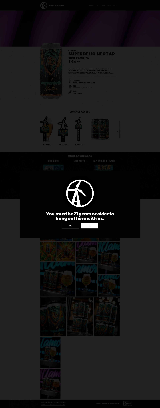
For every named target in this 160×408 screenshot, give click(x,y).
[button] (70, 225)
